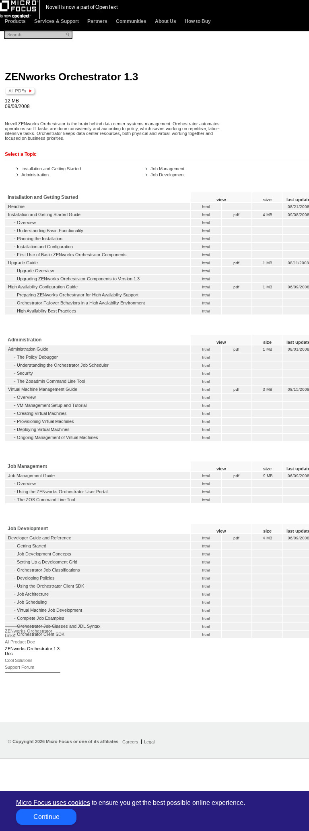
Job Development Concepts (44, 553)
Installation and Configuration (45, 246)
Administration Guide (28, 349)
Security (25, 373)
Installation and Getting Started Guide (44, 214)
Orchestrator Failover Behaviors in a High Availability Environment (81, 302)
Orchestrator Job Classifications (48, 570)
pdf (236, 214)
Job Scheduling (32, 602)
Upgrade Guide (23, 262)
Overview (26, 222)
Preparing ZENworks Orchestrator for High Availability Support (77, 294)
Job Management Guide (31, 475)
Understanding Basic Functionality (50, 230)
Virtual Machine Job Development (49, 610)
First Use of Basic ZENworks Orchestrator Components (72, 254)
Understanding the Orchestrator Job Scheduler (63, 365)
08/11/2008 (298, 263)
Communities (131, 21)
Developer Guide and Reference (39, 537)
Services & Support (56, 21)
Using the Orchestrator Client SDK (50, 586)
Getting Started (31, 545)
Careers (130, 741)
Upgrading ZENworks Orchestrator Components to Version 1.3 (78, 278)
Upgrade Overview (35, 270)
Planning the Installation (39, 238)
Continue (46, 816)
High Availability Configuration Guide (43, 286)
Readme (16, 206)
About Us (165, 21)
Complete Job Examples (40, 618)
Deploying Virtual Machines (43, 429)
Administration (35, 174)
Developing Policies (36, 578)
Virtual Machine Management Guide (42, 389)
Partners (97, 21)
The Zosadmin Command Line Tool (51, 381)
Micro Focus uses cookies (53, 802)
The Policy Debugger (37, 357)
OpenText (106, 7)
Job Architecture (33, 594)
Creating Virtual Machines (42, 413)
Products (15, 21)
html (206, 206)
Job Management (167, 168)
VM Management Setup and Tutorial (52, 405)
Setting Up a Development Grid (47, 561)
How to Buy (198, 21)
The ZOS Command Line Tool (46, 499)
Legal (149, 741)
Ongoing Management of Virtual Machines (57, 437)
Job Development (167, 174)
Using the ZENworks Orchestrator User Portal (62, 491)
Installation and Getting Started (51, 168)
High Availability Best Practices (46, 310)
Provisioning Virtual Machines (45, 421)
